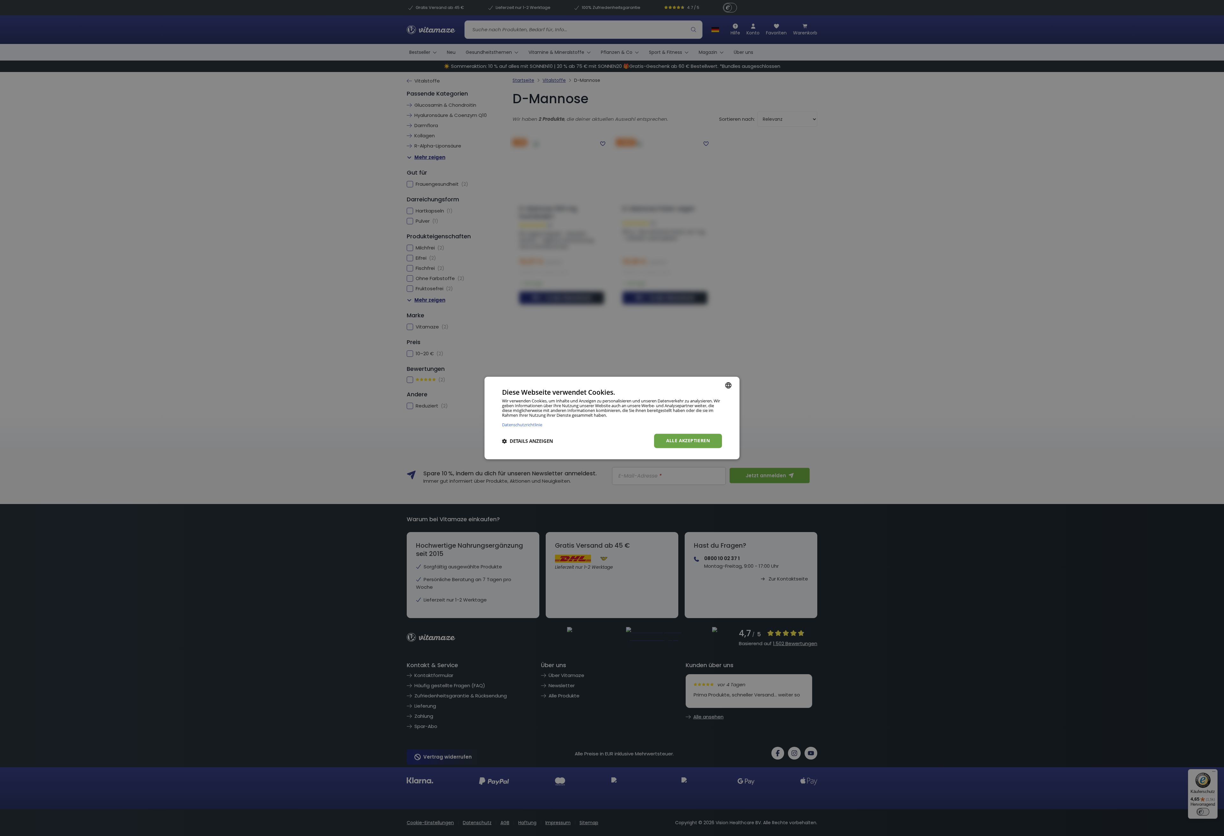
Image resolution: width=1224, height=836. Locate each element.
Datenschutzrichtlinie (522, 425)
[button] (527, 440)
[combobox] (728, 385)
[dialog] (612, 418)
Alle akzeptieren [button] (688, 441)
